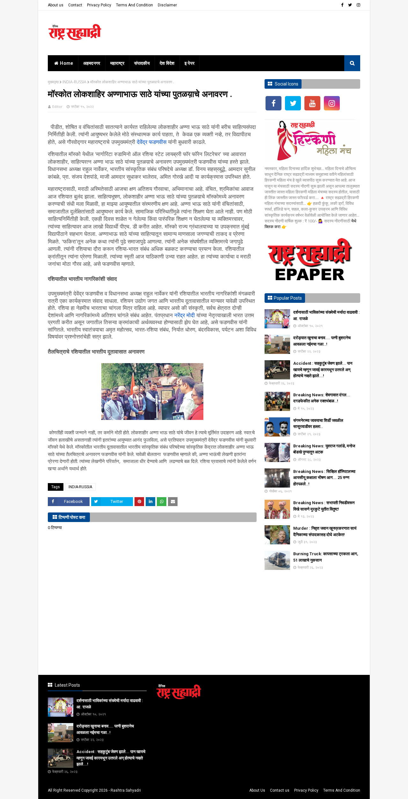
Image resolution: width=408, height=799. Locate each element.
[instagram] (357, 5)
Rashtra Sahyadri (126, 790)
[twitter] (349, 5)
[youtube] (312, 103)
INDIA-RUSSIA (74, 82)
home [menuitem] (66, 63)
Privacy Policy (99, 5)
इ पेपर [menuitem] (190, 63)
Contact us (279, 790)
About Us (257, 790)
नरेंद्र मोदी (184, 315)
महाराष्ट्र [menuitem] (117, 63)
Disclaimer (167, 5)
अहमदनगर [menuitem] (91, 63)
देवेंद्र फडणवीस (151, 142)
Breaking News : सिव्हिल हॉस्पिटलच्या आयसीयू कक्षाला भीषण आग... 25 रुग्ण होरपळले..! (324, 477)
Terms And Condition (134, 5)
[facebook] (342, 5)
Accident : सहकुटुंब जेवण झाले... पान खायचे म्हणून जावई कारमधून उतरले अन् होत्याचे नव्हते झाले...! (322, 369)
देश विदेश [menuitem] (167, 63)
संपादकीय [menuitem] (142, 63)
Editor (57, 106)
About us (55, 5)
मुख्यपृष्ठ (53, 82)
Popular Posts (288, 298)
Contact (75, 5)
